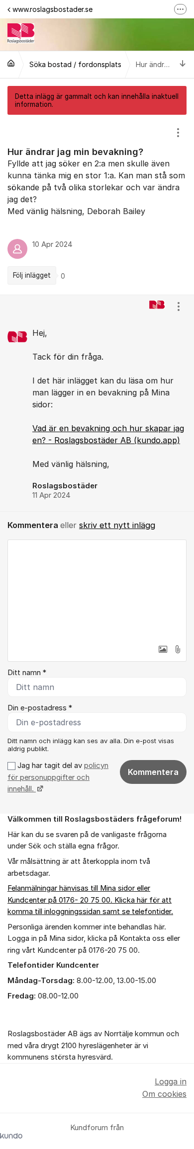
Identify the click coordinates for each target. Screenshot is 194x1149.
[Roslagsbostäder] (11, 63)
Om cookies (164, 1094)
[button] (163, 649)
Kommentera (153, 772)
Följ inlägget (32, 275)
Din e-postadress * (39, 707)
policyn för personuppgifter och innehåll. (57, 777)
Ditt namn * (26, 672)
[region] (97, 205)
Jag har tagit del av (57, 777)
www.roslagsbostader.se (52, 9)
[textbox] (97, 589)
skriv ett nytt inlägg (117, 525)
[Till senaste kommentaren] (183, 64)
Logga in (171, 1081)
